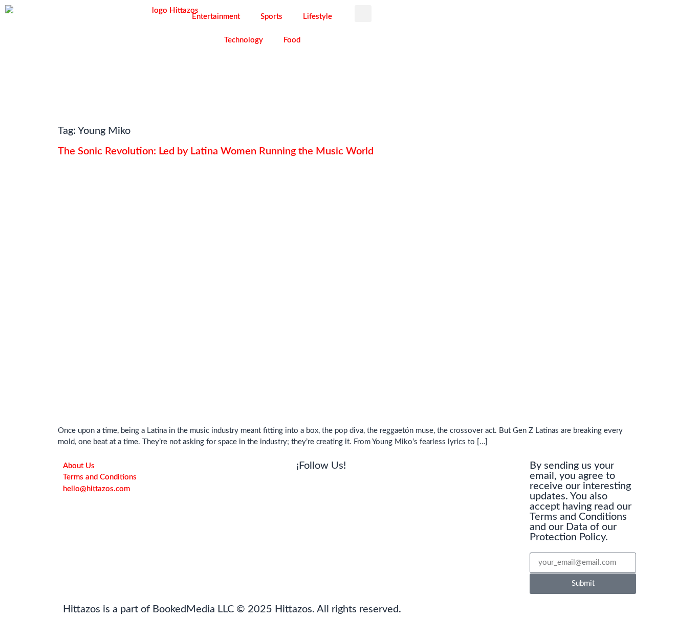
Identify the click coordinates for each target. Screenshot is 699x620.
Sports (271, 16)
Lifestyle (317, 16)
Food (291, 40)
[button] (363, 13)
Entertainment (216, 16)
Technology (243, 40)
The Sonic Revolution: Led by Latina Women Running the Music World (216, 151)
